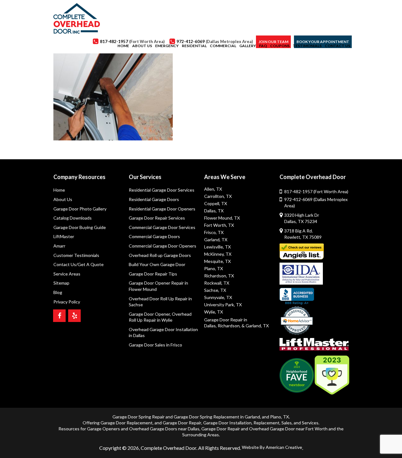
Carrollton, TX (218, 196)
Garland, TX (215, 239)
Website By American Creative (272, 447)
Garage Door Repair (182, 422)
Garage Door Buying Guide (79, 227)
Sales (286, 422)
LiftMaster (63, 236)
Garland (252, 416)
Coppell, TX (215, 203)
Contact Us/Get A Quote (78, 264)
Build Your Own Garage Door (157, 264)
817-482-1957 (316, 191)
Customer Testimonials (76, 255)
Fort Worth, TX (219, 225)
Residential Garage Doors (154, 199)
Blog (57, 292)
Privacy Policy (66, 301)
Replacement (266, 422)
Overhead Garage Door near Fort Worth (288, 428)
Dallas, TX (214, 210)
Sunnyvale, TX (218, 297)
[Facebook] (59, 315)
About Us (62, 199)
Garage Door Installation (227, 422)
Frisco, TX (214, 232)
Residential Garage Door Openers (162, 208)
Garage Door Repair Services (157, 218)
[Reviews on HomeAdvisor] (297, 321)
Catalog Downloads (72, 218)
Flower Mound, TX (222, 218)
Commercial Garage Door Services (162, 227)
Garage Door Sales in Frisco (155, 344)
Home (59, 190)
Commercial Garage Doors (154, 236)
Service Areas (66, 273)
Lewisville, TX (217, 246)
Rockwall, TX (216, 283)
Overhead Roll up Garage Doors (160, 255)
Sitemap (61, 283)
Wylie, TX (213, 311)
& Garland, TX (255, 325)
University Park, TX (223, 304)
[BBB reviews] (297, 296)
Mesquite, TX (217, 261)
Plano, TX (213, 268)
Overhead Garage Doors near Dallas (164, 428)
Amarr (59, 245)
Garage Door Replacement (126, 422)
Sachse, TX (215, 290)
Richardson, (229, 325)
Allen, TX (213, 189)
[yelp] (74, 315)
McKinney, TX (217, 254)
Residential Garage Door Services (161, 190)
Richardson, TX (219, 275)
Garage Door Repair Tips (153, 273)
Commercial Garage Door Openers (162, 245)
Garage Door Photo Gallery (79, 208)
